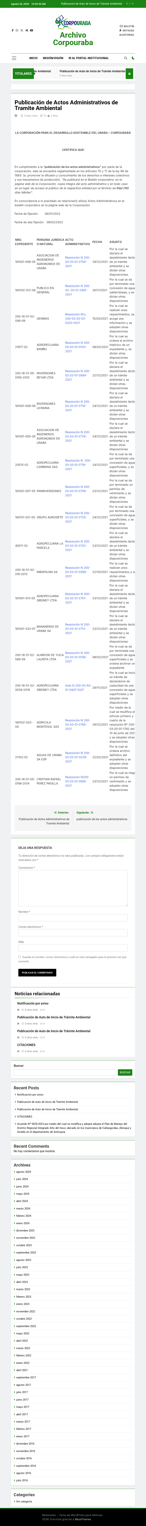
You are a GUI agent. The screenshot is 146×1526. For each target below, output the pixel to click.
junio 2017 (22, 1399)
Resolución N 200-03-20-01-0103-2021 (77, 347)
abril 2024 (22, 1201)
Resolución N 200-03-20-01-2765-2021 (77, 724)
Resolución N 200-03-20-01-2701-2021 (77, 598)
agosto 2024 (23, 1171)
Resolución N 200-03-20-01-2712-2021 (77, 629)
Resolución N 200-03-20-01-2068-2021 (77, 572)
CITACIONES (114, 3)
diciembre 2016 (25, 1443)
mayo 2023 (22, 1274)
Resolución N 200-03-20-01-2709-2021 (77, 491)
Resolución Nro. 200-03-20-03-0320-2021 (76, 318)
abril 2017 (22, 1414)
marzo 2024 (23, 1208)
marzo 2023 (23, 1289)
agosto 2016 (23, 1473)
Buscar (19, 1065)
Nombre (24, 911)
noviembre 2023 (25, 1237)
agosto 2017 (23, 1385)
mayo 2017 (22, 1407)
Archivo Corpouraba (73, 39)
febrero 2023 (23, 1296)
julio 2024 (22, 1179)
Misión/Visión (53, 58)
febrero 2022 (23, 1355)
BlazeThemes (83, 1519)
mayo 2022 (22, 1333)
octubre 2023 (24, 1245)
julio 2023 (22, 1267)
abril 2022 (22, 1340)
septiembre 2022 (26, 1326)
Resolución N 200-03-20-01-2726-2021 (77, 436)
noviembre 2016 (25, 1451)
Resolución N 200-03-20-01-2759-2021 (77, 262)
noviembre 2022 (25, 1311)
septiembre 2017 (26, 1377)
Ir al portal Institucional (89, 58)
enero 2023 (22, 1304)
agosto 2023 (23, 1260)
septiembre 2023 (26, 1252)
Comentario (26, 867)
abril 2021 (22, 1370)
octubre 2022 (24, 1318)
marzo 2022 (23, 1348)
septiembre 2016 (26, 1465)
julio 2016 (22, 1480)
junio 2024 (22, 1186)
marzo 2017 (23, 1421)
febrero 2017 (23, 1429)
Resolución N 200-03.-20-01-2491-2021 (77, 290)
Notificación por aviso (32, 1003)
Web (21, 942)
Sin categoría (24, 1501)
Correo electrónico (30, 927)
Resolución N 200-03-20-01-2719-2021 (78, 465)
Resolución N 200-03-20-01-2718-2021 (77, 406)
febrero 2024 (23, 1215)
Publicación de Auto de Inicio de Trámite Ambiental (81, 71)
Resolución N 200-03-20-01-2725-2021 (77, 517)
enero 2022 (22, 1363)
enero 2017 (22, 1436)
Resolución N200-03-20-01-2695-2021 (77, 781)
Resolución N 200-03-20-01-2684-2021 (77, 375)
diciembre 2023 (25, 1230)
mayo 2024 (22, 1193)
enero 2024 (22, 1223)
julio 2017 (22, 1392)
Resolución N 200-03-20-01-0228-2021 (77, 757)
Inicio (33, 58)
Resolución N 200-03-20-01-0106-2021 (77, 657)
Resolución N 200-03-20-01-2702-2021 (77, 546)
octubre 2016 (24, 1458)
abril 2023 (22, 1282)
